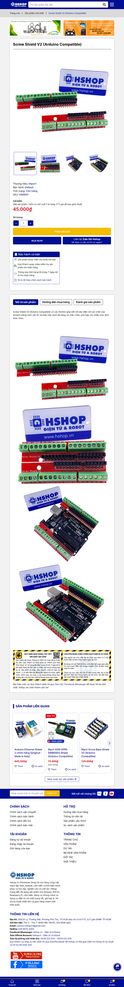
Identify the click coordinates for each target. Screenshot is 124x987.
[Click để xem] (62, 101)
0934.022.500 (64, 938)
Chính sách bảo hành (22, 816)
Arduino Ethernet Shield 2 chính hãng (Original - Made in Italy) (28, 753)
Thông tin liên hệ (73, 816)
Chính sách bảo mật (21, 825)
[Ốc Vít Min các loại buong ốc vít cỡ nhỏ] (35, 28)
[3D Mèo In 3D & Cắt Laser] (89, 28)
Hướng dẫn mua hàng (76, 812)
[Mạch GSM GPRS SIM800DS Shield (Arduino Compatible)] (62, 729)
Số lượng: (18, 217)
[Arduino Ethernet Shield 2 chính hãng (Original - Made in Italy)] (28, 729)
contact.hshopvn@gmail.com (31, 925)
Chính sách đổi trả (20, 820)
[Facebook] (105, 793)
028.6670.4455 (26, 929)
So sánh (39, 766)
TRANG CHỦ (71, 839)
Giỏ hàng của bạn (20, 848)
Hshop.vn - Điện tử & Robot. (47, 932)
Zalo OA (59, 684)
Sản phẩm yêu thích (75, 820)
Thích (20, 766)
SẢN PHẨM (70, 843)
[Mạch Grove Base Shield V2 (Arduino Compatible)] (95, 729)
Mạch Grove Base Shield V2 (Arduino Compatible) (95, 753)
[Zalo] (99, 793)
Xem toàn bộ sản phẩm (60, 779)
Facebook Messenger (75, 684)
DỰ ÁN (68, 848)
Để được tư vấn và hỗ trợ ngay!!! (87, 240)
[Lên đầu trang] (117, 975)
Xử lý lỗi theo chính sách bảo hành (34, 280)
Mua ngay (37, 240)
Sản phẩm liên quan (32, 706)
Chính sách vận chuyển (23, 812)
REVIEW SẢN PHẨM (75, 852)
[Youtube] (111, 793)
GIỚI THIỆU (70, 861)
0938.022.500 (48, 938)
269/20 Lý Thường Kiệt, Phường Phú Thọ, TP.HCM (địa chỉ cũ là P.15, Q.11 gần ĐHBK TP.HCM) (64, 919)
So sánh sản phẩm (74, 825)
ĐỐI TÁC (68, 857)
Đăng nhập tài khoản (22, 843)
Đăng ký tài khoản (20, 839)
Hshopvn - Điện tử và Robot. (47, 935)
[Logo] (19, 4)
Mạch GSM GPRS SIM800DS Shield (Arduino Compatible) (60, 753)
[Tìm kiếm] (104, 5)
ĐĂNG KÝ (52, 793)
